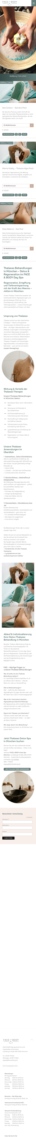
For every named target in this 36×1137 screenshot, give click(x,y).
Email (4, 831)
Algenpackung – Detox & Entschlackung (18, 456)
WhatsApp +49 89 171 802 (10, 1058)
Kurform (6, 660)
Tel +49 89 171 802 (8, 1056)
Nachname (5, 825)
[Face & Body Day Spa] (10, 3)
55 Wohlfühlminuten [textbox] (10, 125)
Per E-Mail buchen (19, 134)
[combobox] (18, 125)
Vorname (5, 819)
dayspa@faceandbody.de (10, 1060)
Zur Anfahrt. (15, 759)
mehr (24, 134)
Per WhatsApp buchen (16, 134)
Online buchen (8, 134)
